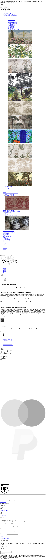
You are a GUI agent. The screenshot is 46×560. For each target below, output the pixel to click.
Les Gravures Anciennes (12, 22)
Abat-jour (7, 214)
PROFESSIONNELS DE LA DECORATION (8, 345)
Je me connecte (3, 515)
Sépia (9, 188)
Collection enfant (11, 27)
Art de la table (8, 212)
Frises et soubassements (9, 194)
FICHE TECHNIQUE (7, 344)
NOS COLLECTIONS (7, 339)
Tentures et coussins (9, 213)
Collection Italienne (11, 19)
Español (4, 245)
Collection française (11, 24)
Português (5, 248)
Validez (1, 536)
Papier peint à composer (9, 195)
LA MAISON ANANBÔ (8, 340)
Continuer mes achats (5, 503)
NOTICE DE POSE (7, 342)
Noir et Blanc (10, 187)
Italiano (4, 246)
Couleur (9, 189)
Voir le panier (3, 502)
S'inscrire (2, 330)
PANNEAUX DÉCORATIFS (11, 215)
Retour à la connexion (4, 538)
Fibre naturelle (8, 190)
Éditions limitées (11, 28)
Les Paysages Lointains (12, 23)
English (4, 244)
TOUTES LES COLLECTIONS (14, 29)
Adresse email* (3, 535)
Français (4, 243)
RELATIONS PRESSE (7, 341)
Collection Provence (11, 25)
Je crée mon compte (4, 510)
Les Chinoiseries (11, 26)
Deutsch (4, 249)
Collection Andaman (11, 20)
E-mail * (2, 548)
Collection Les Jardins (12, 21)
